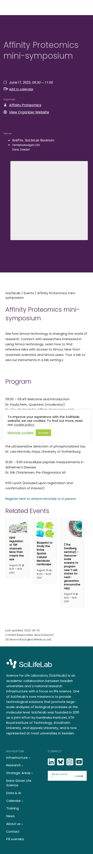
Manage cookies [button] (21, 433)
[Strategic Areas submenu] (32, 773)
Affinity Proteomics (25, 105)
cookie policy (24, 425)
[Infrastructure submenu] (29, 758)
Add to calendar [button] (21, 89)
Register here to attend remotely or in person (40, 499)
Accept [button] (43, 433)
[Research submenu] (22, 765)
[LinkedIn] (52, 762)
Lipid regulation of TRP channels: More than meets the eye (16, 548)
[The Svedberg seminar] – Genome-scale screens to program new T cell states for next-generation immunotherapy (72, 566)
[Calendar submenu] (22, 801)
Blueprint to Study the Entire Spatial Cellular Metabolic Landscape (45, 553)
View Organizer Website (29, 112)
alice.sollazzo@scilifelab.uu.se (29, 639)
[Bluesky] (61, 762)
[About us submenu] (22, 824)
